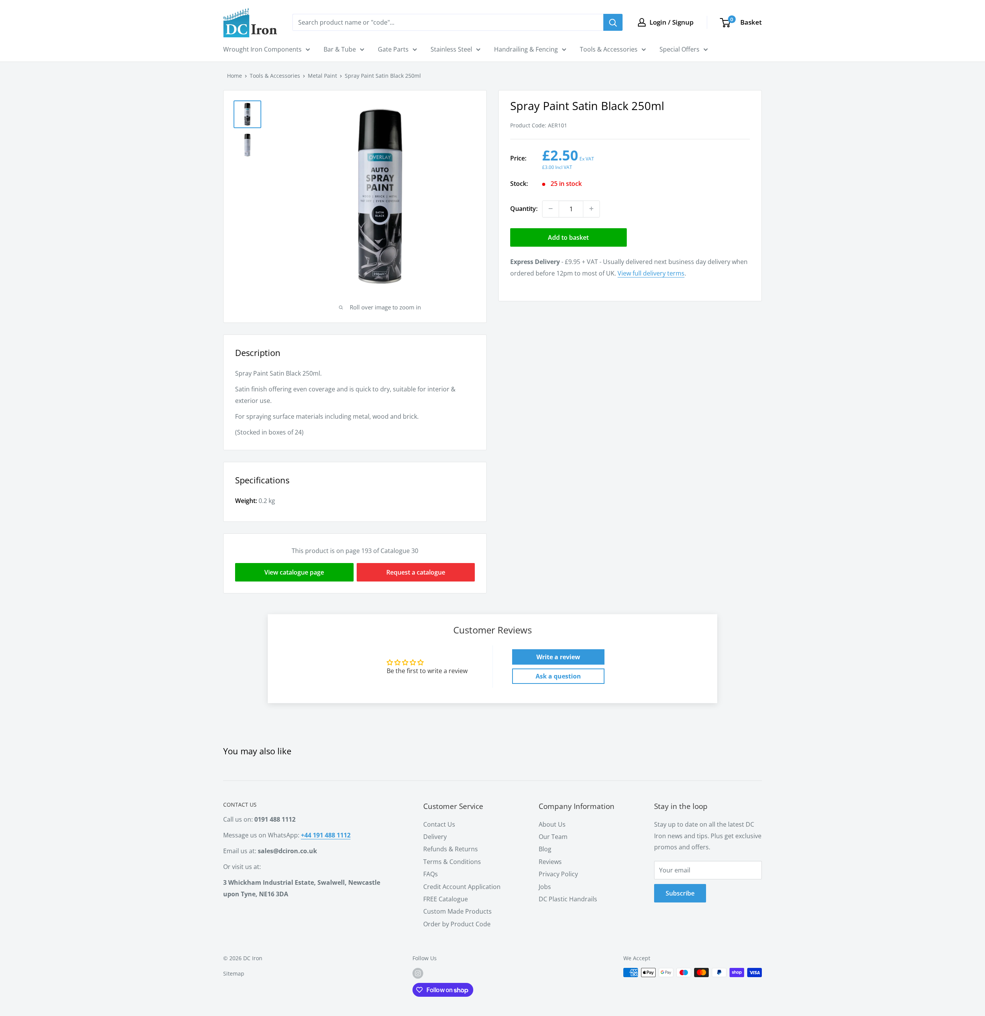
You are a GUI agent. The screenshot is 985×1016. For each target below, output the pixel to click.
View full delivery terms (651, 273)
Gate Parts (393, 49)
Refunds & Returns (450, 849)
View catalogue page (294, 572)
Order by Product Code (457, 924)
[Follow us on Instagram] (417, 973)
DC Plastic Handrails (568, 899)
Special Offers (679, 49)
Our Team (553, 836)
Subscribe (680, 893)
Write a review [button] (558, 657)
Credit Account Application (462, 886)
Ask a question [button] (558, 676)
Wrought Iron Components (262, 49)
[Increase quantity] (591, 209)
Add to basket (568, 237)
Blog (545, 849)
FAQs (430, 874)
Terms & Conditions (452, 861)
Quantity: (524, 208)
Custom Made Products (457, 911)
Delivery (435, 836)
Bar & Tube (340, 49)
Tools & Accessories (609, 49)
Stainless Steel (451, 49)
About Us (552, 824)
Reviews (550, 861)
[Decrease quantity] (551, 209)
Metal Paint (322, 75)
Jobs (545, 886)
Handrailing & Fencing (526, 49)
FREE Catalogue (445, 899)
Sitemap (233, 973)
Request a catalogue (415, 572)
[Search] (613, 22)
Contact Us (439, 824)
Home (234, 75)
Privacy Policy (558, 874)
